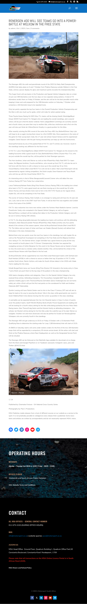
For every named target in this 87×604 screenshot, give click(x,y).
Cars (27, 28)
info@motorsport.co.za (18, 536)
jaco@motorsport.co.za (52, 536)
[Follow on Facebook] (32, 598)
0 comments (35, 28)
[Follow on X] (37, 598)
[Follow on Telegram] (55, 598)
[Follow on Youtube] (50, 598)
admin (13, 28)
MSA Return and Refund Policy (20, 568)
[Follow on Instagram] (46, 598)
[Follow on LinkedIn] (41, 598)
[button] (11, 372)
